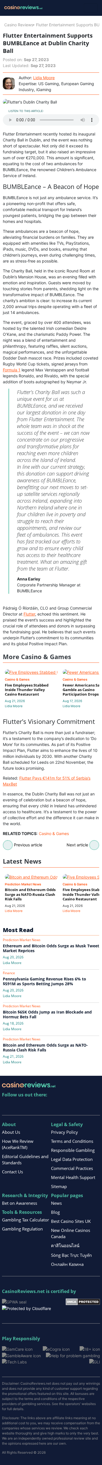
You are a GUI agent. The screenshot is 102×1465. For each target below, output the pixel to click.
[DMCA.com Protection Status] (83, 1301)
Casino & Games (54, 833)
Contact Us (12, 1171)
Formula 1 (11, 369)
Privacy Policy (64, 1132)
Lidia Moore (44, 77)
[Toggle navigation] (91, 7)
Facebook (55, 1106)
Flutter (29, 614)
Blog (55, 1212)
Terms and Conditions (72, 1141)
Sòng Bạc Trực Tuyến (71, 1255)
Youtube (43, 1106)
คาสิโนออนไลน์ (65, 1245)
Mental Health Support (73, 1177)
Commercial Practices (72, 1168)
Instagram (67, 1106)
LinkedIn (19, 1106)
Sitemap (59, 1186)
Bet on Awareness (19, 1203)
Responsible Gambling (73, 1150)
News (56, 1203)
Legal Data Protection (72, 1159)
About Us (11, 1132)
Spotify (79, 1106)
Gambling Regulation (22, 1229)
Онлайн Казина (67, 1264)
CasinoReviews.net (23, 1291)
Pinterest (31, 1106)
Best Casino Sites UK (71, 1221)
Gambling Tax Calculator (25, 1220)
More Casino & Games (37, 657)
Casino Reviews (18, 24)
